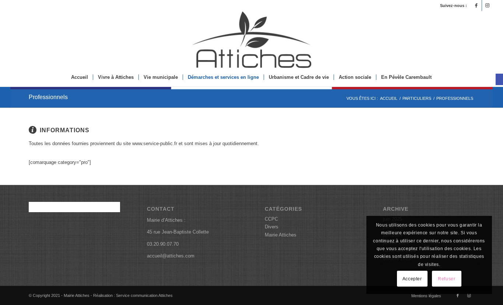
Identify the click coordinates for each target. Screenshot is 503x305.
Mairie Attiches (280, 235)
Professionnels (48, 97)
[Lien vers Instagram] (487, 5)
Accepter (412, 278)
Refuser (446, 278)
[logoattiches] (251, 39)
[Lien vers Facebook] (476, 5)
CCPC (271, 219)
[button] (499, 79)
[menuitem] (79, 77)
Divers (271, 226)
